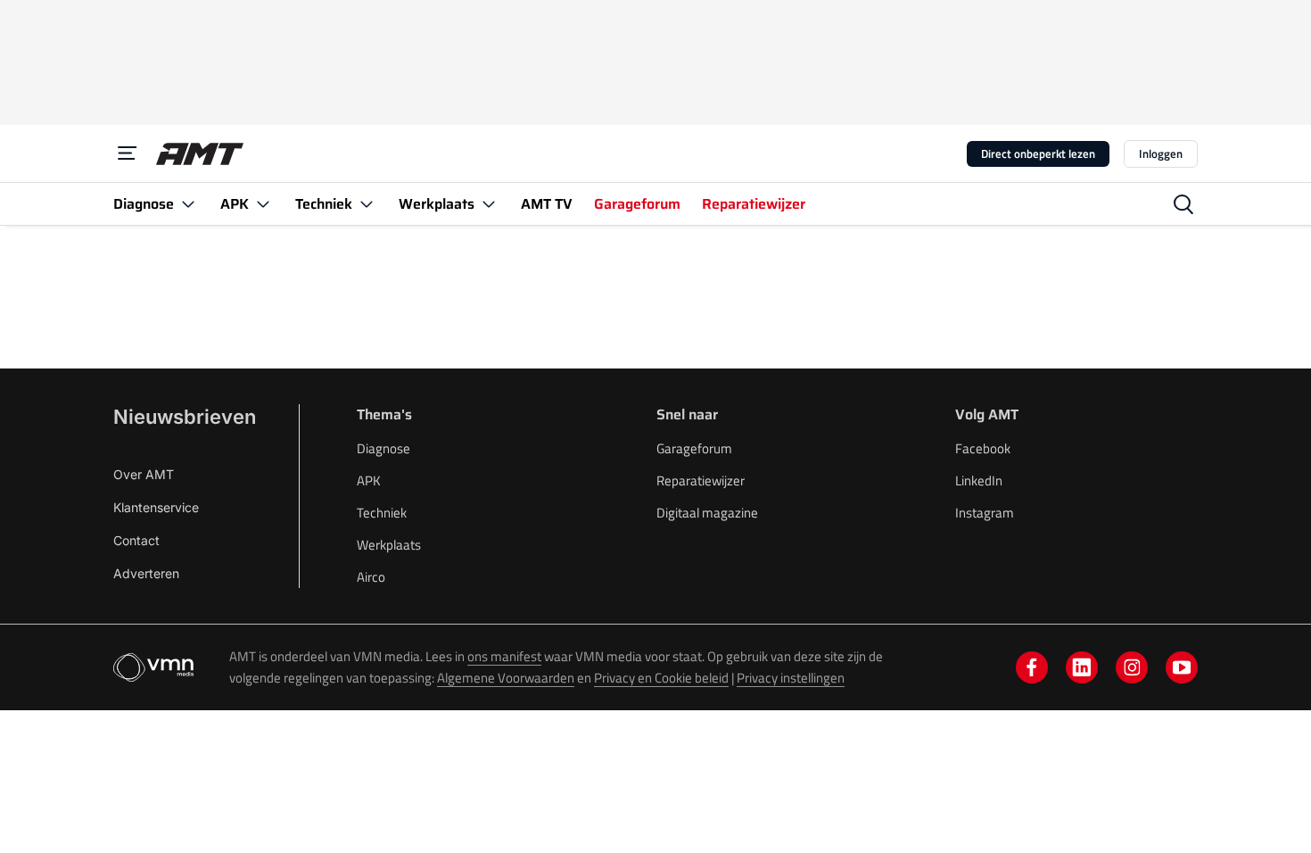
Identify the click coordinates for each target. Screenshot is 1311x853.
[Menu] (127, 153)
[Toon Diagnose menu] (188, 204)
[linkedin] (1082, 667)
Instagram (984, 512)
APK (369, 480)
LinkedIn (978, 480)
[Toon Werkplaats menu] (488, 204)
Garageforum (694, 448)
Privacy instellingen (791, 677)
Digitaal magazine (707, 512)
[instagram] (1132, 667)
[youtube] (1182, 667)
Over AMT (143, 474)
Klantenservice (156, 507)
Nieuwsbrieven (184, 416)
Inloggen (1161, 153)
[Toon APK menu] (263, 204)
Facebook (982, 448)
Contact (136, 540)
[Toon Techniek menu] (366, 204)
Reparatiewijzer (700, 480)
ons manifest (504, 656)
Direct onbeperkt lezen (1038, 153)
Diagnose (383, 448)
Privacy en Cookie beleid (661, 677)
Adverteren (146, 573)
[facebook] (1032, 667)
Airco (371, 577)
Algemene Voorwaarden (505, 677)
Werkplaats (389, 544)
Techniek (382, 512)
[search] (1183, 204)
